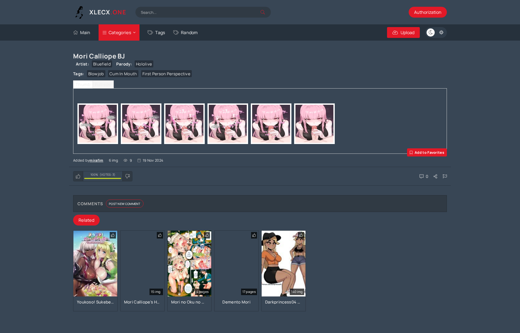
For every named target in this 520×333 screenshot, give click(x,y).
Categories (120, 32)
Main (85, 32)
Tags (160, 32)
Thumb (83, 84)
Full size (103, 84)
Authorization (427, 12)
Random (189, 32)
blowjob (96, 74)
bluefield (102, 64)
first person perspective (166, 74)
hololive (144, 64)
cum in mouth (123, 74)
